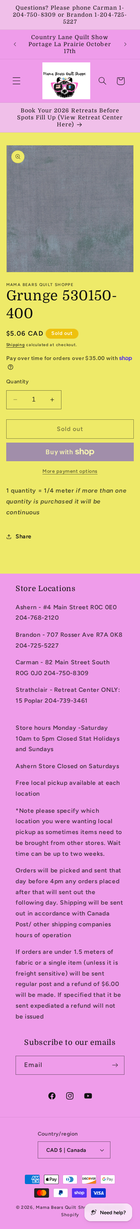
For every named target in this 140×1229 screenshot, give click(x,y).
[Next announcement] (125, 44)
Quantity (17, 381)
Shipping (15, 344)
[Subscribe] (115, 1065)
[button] (16, 81)
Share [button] (24, 536)
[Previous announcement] (14, 44)
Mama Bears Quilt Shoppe (66, 1207)
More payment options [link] (70, 471)
